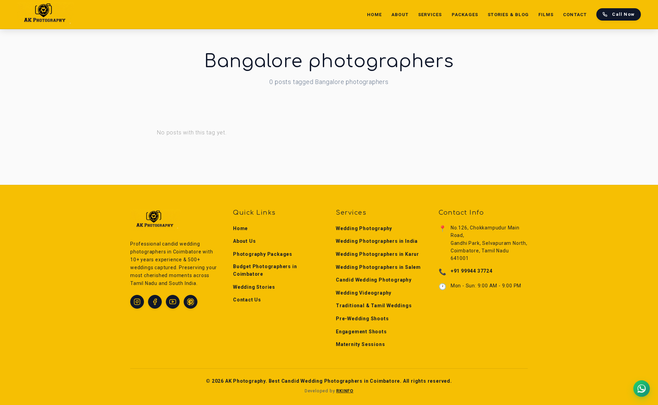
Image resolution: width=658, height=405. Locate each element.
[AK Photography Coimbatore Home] (45, 14)
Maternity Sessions (360, 344)
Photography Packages (262, 254)
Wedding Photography (364, 228)
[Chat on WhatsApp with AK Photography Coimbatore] (641, 388)
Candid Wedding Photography (374, 280)
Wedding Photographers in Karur (377, 254)
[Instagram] (137, 302)
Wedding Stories (254, 287)
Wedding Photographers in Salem (378, 267)
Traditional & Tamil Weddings (374, 305)
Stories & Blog (508, 14)
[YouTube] (173, 302)
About (400, 14)
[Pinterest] (190, 302)
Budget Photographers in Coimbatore (265, 270)
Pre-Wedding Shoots (362, 318)
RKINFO (344, 390)
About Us (244, 241)
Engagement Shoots (361, 331)
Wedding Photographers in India (377, 241)
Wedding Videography (363, 293)
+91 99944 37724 (471, 271)
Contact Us (247, 299)
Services (430, 14)
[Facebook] (155, 302)
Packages (465, 14)
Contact (575, 14)
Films (545, 14)
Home (374, 14)
